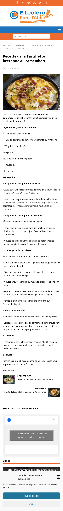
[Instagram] (22, 3)
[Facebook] (17, 3)
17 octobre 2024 (12, 68)
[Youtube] (34, 3)
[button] (58, 477)
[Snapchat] (45, 3)
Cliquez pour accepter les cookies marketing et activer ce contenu (31, 435)
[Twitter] (28, 3)
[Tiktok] (40, 3)
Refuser (31, 504)
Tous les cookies (32, 496)
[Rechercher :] (31, 36)
